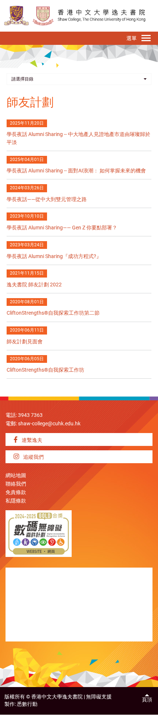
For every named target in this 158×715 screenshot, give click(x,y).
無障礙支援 (99, 697)
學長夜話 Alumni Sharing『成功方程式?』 (54, 256)
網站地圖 (16, 475)
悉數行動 (27, 704)
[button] (79, 79)
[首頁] (43, 15)
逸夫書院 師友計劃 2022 (34, 285)
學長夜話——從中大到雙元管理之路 (47, 199)
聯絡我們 (16, 484)
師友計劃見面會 (25, 342)
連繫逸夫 (31, 440)
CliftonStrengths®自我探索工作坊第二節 (53, 313)
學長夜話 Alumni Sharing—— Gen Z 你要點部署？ (62, 228)
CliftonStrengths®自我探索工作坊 (45, 370)
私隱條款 (16, 501)
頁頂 (147, 700)
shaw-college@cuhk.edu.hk (49, 424)
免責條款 (16, 492)
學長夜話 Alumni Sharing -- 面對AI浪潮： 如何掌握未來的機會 (76, 171)
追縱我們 (33, 457)
